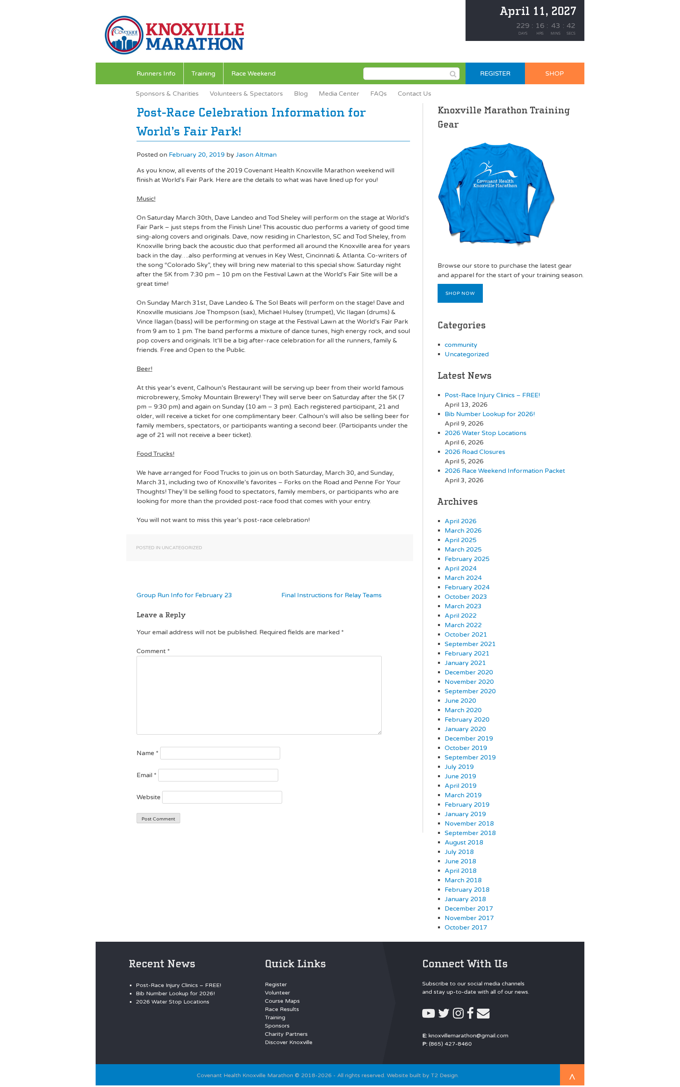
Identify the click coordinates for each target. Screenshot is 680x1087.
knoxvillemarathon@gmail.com (468, 1035)
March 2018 (463, 880)
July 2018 (459, 852)
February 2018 (467, 890)
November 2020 (469, 682)
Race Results (282, 1009)
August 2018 (464, 842)
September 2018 (470, 833)
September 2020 (470, 691)
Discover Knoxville (288, 1042)
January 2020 (465, 729)
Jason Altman (256, 155)
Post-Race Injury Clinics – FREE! (492, 395)
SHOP (554, 74)
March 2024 (463, 578)
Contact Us (414, 94)
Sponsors (277, 1025)
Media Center (339, 94)
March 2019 (463, 795)
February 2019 (467, 805)
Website (149, 797)
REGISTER (495, 74)
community (461, 345)
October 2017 (466, 927)
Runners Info (156, 74)
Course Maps (282, 1001)
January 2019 (465, 814)
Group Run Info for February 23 (184, 595)
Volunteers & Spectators (246, 94)
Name (148, 753)
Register (276, 984)
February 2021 (467, 653)
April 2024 (461, 568)
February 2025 (467, 559)
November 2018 (469, 824)
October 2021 (466, 635)
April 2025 (461, 540)
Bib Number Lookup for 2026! (490, 414)
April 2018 (461, 871)
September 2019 (470, 757)
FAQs (378, 94)
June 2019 (460, 776)
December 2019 (469, 739)
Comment (153, 651)
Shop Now (460, 293)
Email (147, 775)
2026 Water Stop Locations (486, 433)
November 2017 (469, 918)
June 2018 (460, 861)
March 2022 (463, 625)
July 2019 (459, 767)
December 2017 (469, 909)
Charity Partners (286, 1034)
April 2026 (461, 521)
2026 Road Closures (475, 452)
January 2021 (465, 663)
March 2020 (463, 710)
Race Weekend (253, 74)
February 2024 (467, 587)
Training (203, 74)
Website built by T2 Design (422, 1075)
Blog (301, 94)
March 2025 (463, 550)
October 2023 (466, 597)
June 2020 (460, 701)
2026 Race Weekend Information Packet (505, 471)
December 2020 (469, 672)
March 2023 (463, 606)
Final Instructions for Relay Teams (331, 595)
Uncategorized (182, 547)
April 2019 (461, 786)
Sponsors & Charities (167, 94)
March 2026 (463, 531)
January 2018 (465, 899)
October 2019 (466, 748)
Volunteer (277, 992)
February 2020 (467, 720)
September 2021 (470, 644)
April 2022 (461, 616)
